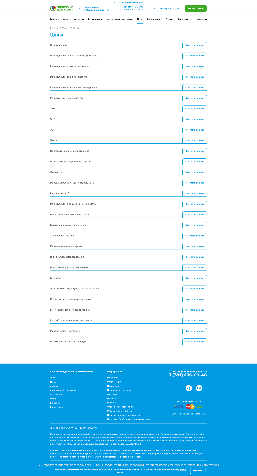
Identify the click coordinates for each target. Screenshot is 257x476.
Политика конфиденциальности (124, 415)
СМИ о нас (112, 394)
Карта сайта (56, 407)
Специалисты (154, 19)
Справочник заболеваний (120, 406)
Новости (111, 398)
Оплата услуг (114, 382)
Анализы (79, 19)
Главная (54, 19)
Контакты (202, 19)
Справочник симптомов (119, 411)
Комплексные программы (119, 19)
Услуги (66, 19)
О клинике (112, 377)
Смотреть (194, 45)
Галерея (111, 402)
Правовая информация (119, 390)
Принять (198, 470)
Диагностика (95, 19)
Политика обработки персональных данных (130, 419)
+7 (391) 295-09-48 (187, 375)
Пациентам (113, 386)
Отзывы (170, 19)
